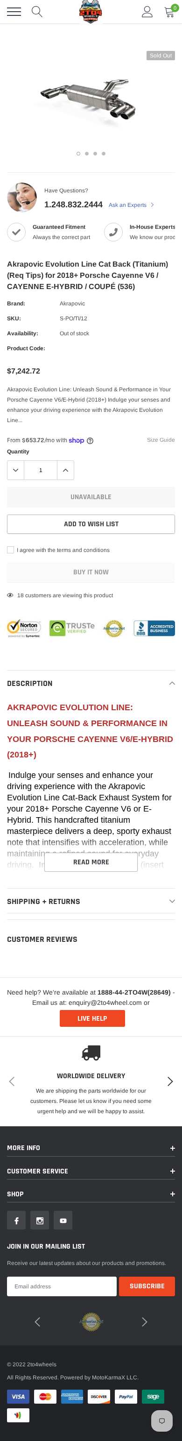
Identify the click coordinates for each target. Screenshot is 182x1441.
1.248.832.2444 (73, 204)
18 (20, 595)
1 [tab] (78, 153)
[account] (147, 11)
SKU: (14, 318)
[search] (37, 11)
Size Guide (161, 440)
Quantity (18, 451)
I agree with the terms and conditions (62, 550)
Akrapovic (72, 303)
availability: (22, 333)
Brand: (16, 303)
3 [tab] (95, 153)
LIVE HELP (92, 1019)
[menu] (14, 12)
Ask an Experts (128, 205)
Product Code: (26, 348)
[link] (16, 1220)
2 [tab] (87, 153)
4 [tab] (103, 153)
